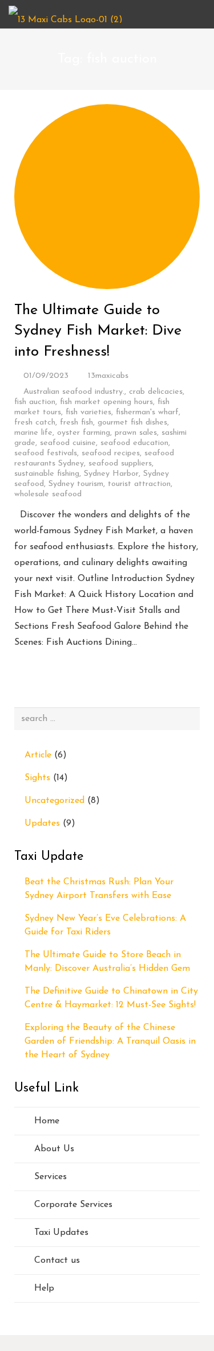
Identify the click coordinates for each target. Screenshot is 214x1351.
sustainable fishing (46, 473)
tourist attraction (139, 484)
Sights (37, 777)
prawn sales (136, 433)
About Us (54, 1149)
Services (50, 1176)
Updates (42, 823)
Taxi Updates (61, 1232)
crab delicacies (156, 392)
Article (38, 755)
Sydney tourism (76, 484)
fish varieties (88, 412)
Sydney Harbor (111, 473)
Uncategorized (54, 800)
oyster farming (83, 433)
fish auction (34, 402)
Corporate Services (73, 1204)
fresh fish (76, 422)
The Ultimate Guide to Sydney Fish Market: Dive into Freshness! (97, 331)
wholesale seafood (48, 494)
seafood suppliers (120, 463)
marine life (33, 433)
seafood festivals (45, 453)
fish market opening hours (106, 402)
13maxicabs (108, 376)
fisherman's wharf (147, 412)
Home (46, 1121)
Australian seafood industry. (73, 392)
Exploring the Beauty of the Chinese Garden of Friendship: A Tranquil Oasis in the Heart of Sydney (110, 1041)
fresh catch (34, 422)
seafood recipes (111, 453)
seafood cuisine (68, 443)
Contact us (57, 1260)
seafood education (134, 443)
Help (44, 1288)
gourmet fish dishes (132, 422)
